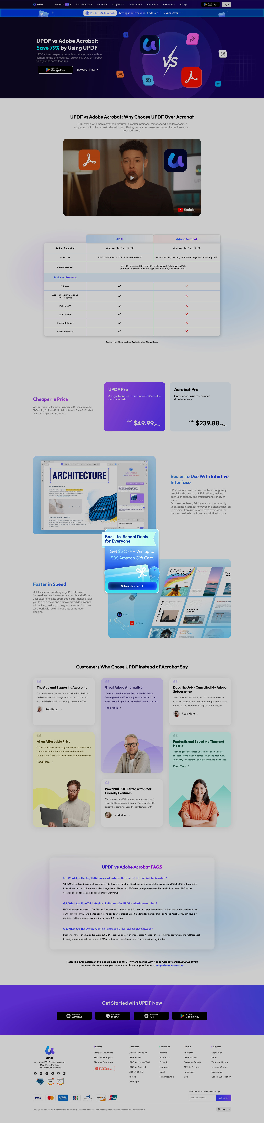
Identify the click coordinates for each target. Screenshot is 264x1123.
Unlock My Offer (130, 585)
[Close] (132, 598)
